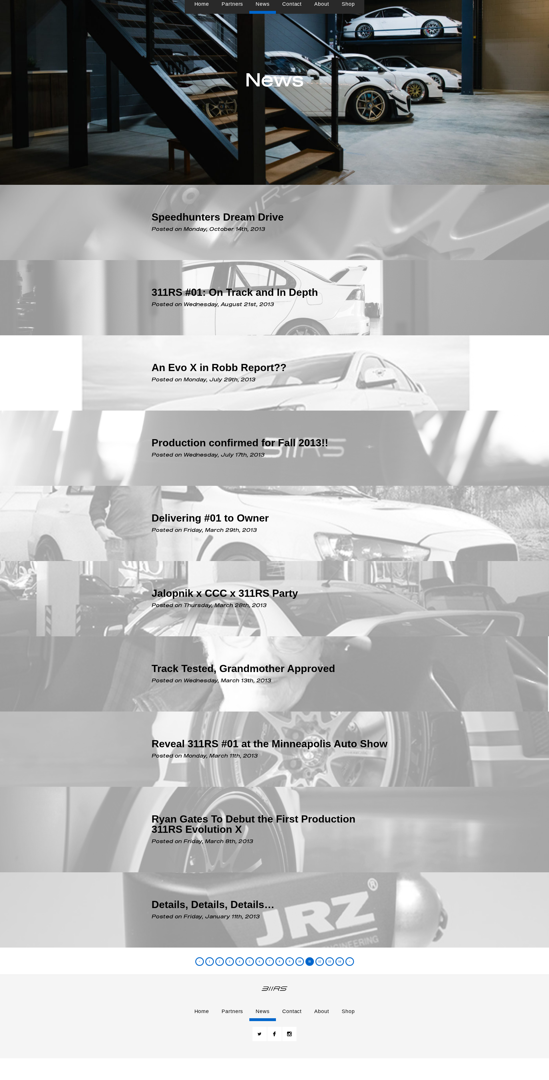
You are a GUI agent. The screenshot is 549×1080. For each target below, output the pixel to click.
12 (319, 980)
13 (329, 980)
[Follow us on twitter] (259, 1052)
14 (339, 980)
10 (299, 980)
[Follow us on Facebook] (274, 1052)
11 (309, 980)
